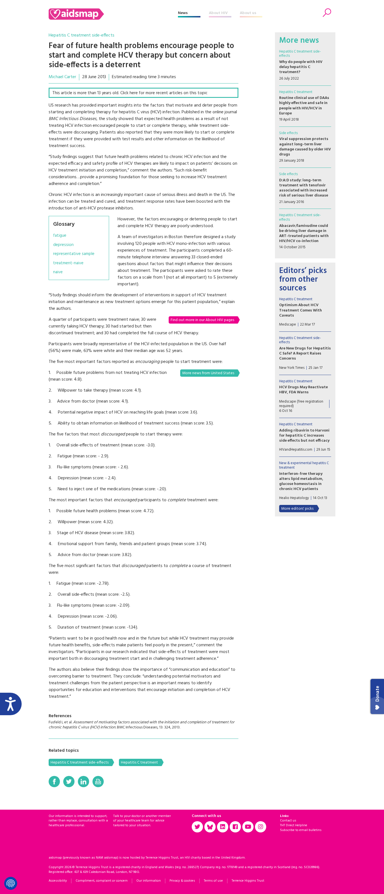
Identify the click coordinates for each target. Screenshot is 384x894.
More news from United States (208, 373)
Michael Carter (62, 77)
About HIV (218, 13)
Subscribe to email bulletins (301, 830)
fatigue (59, 235)
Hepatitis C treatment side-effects (81, 35)
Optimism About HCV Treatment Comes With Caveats (300, 310)
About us (248, 13)
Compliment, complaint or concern (102, 881)
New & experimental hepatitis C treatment (304, 465)
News (183, 13)
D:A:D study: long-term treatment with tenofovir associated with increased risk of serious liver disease (303, 188)
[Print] (98, 781)
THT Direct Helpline (293, 825)
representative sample (73, 254)
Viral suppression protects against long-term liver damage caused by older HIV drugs (305, 147)
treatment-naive (68, 263)
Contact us (288, 820)
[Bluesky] (210, 826)
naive (58, 272)
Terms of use (213, 881)
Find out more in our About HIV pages (202, 320)
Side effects (288, 133)
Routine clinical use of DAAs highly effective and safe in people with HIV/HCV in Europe (304, 106)
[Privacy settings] (10, 883)
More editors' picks (297, 508)
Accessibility (58, 881)
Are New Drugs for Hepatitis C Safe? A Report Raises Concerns (305, 353)
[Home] (113, 14)
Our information (148, 881)
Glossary (63, 224)
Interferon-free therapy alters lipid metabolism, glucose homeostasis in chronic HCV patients (301, 482)
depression (63, 245)
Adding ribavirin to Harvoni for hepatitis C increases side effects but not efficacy (304, 435)
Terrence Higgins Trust (248, 881)
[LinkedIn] (83, 781)
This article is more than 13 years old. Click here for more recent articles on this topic (129, 93)
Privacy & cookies (182, 881)
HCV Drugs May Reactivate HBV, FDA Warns (303, 390)
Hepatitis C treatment (139, 762)
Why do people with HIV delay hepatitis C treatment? (300, 67)
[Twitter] (68, 781)
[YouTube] (248, 826)
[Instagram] (260, 826)
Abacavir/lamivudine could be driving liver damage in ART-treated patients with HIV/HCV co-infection (304, 234)
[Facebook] (54, 781)
